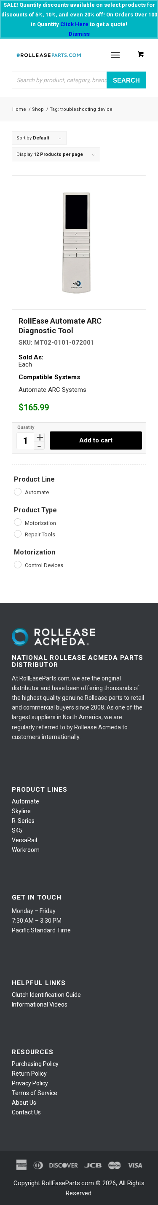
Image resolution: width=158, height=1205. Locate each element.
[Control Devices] (17, 564)
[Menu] (115, 55)
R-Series (23, 820)
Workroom (26, 849)
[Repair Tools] (17, 533)
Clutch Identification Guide (46, 994)
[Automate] (17, 491)
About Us (24, 1102)
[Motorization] (17, 521)
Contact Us (26, 1112)
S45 (17, 830)
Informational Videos (39, 1004)
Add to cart (95, 440)
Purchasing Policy (35, 1063)
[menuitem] (117, 55)
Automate (25, 801)
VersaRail (24, 840)
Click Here (74, 24)
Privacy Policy (30, 1083)
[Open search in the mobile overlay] (79, 80)
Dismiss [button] (79, 34)
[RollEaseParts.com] (49, 55)
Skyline (21, 811)
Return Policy (29, 1073)
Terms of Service (34, 1093)
